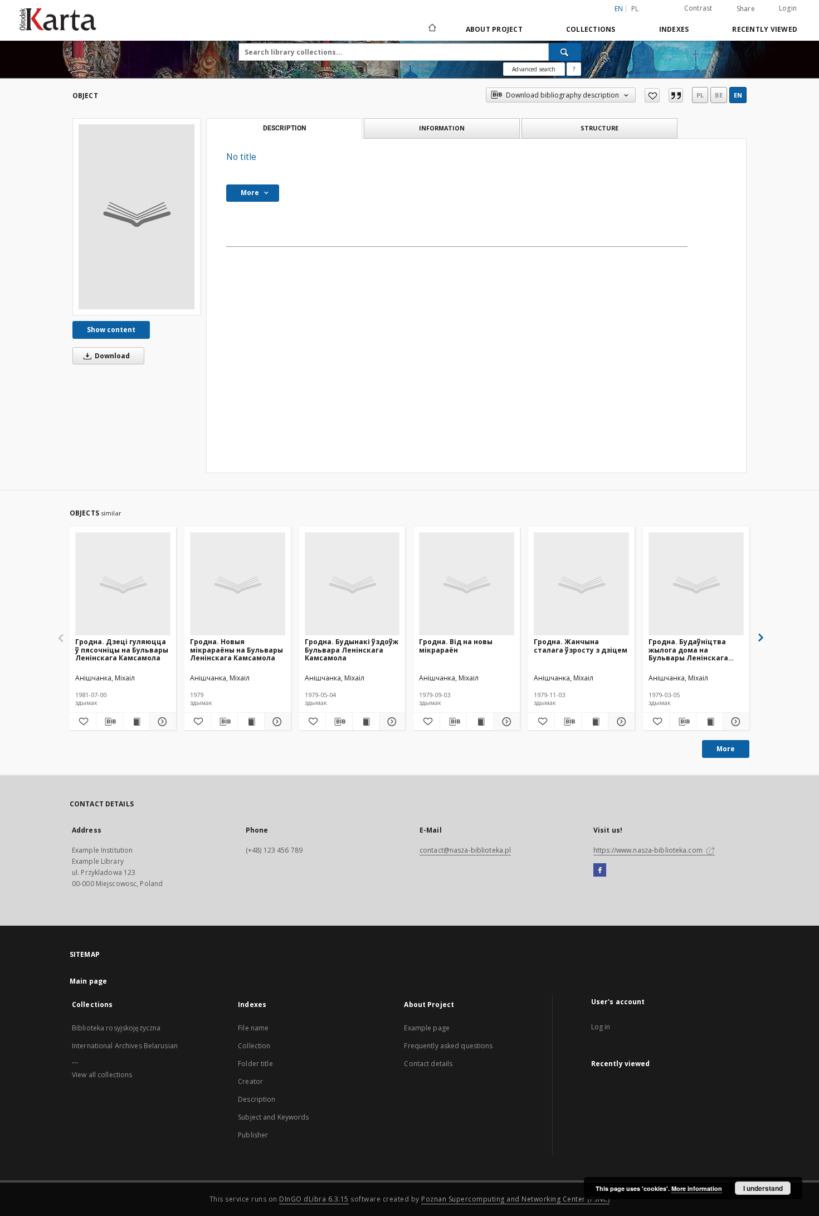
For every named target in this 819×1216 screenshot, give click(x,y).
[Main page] (431, 29)
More (725, 748)
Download (111, 356)
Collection (254, 1045)
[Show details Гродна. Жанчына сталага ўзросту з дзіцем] (620, 721)
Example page (426, 1028)
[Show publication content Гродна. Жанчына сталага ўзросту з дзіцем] (595, 721)
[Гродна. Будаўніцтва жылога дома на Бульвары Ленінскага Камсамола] (696, 584)
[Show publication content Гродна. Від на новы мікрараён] (480, 721)
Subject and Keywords (273, 1117)
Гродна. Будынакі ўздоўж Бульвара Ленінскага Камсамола (351, 649)
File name (253, 1028)
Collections (591, 29)
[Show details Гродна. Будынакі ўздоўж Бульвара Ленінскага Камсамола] (391, 721)
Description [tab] (284, 128)
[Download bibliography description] (109, 721)
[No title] (136, 216)
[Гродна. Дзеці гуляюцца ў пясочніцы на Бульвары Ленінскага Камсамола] (123, 584)
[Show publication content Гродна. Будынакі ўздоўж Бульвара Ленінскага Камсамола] (366, 721)
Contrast (698, 8)
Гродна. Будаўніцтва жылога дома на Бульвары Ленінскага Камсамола (688, 649)
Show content (111, 329)
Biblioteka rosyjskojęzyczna (116, 1028)
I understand (763, 1188)
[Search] (565, 52)
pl (635, 8)
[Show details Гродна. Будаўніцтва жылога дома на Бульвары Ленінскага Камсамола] (735, 721)
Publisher (253, 1135)
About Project (494, 29)
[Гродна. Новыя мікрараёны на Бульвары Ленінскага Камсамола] (238, 584)
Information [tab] (442, 128)
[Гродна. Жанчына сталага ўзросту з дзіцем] (581, 584)
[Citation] (676, 95)
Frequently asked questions (448, 1045)
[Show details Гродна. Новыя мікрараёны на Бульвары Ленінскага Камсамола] (276, 721)
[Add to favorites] (652, 95)
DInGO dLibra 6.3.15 (314, 1199)
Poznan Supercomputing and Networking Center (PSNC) (515, 1199)
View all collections (102, 1074)
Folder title (255, 1063)
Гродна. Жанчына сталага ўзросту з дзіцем (580, 645)
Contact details (428, 1063)
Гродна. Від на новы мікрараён (456, 645)
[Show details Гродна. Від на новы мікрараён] (505, 721)
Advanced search (533, 69)
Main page (88, 981)
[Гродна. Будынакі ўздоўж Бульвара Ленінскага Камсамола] (352, 584)
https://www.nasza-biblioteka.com (648, 850)
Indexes (674, 29)
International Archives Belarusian (125, 1045)
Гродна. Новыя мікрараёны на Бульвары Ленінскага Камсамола (236, 649)
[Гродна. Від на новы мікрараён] (467, 584)
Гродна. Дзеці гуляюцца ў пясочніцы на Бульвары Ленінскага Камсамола (121, 649)
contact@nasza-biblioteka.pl (465, 850)
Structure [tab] (599, 128)
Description (256, 1099)
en (738, 95)
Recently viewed (764, 29)
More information (696, 1188)
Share (746, 8)
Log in (601, 1027)
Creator (250, 1081)
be (719, 95)
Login (788, 8)
